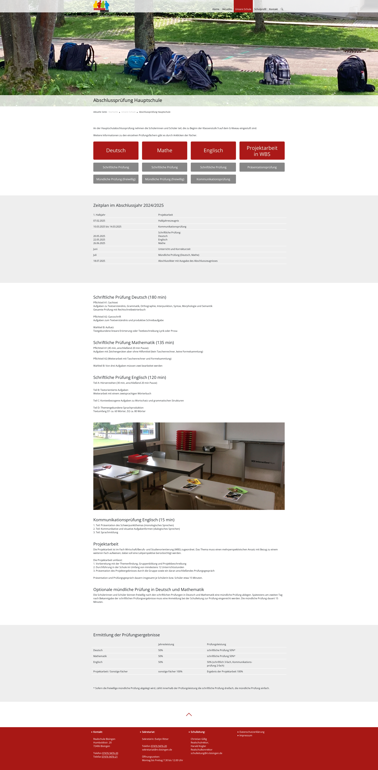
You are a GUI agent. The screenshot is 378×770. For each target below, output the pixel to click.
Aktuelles (227, 9)
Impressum (245, 735)
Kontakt (273, 9)
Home (215, 9)
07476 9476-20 (110, 753)
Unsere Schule (243, 9)
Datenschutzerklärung (251, 732)
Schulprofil (260, 9)
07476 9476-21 (110, 756)
